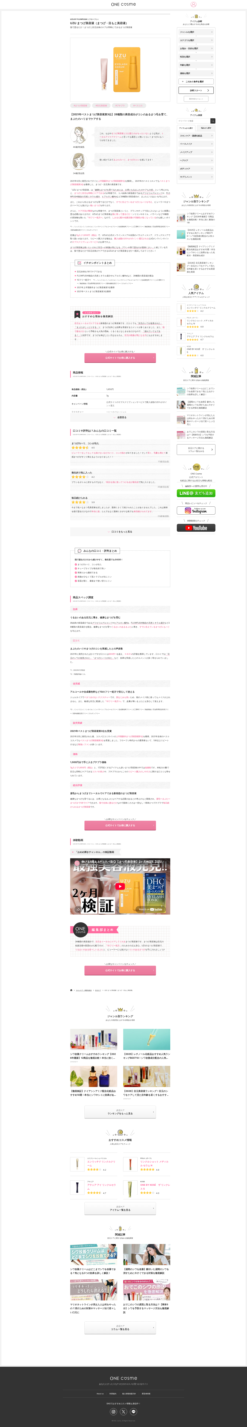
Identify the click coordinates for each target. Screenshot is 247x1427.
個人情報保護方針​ (129, 1394)
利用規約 (112, 1394)
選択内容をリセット (196, 99)
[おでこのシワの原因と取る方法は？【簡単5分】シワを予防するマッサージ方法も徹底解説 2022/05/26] (146, 1289)
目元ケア (98, 990)
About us (100, 1394)
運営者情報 (146, 1394)
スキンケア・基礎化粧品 (84, 990)
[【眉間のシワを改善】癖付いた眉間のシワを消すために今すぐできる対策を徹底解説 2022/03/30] (146, 1254)
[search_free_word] (212, 121)
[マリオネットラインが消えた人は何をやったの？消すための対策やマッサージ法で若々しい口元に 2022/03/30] (93, 1289)
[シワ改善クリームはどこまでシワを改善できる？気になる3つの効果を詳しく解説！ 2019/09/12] (93, 1254)
